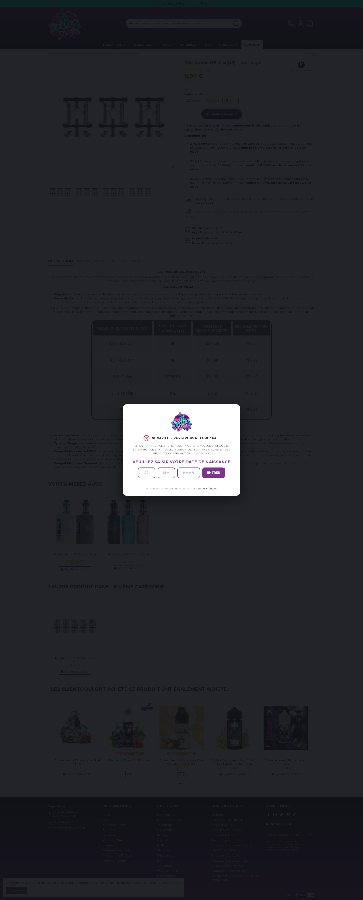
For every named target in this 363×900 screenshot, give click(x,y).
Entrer (213, 472)
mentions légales (206, 488)
